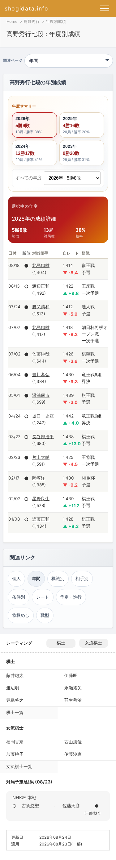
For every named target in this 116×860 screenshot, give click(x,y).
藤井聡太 (15, 675)
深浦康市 (40, 395)
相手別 (81, 578)
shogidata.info (27, 8)
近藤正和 (40, 519)
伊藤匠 (70, 675)
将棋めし (20, 615)
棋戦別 (57, 578)
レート (42, 597)
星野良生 (40, 498)
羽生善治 (73, 700)
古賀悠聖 (30, 805)
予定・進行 (71, 597)
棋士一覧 (15, 712)
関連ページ (13, 61)
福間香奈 (15, 741)
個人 (16, 578)
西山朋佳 (73, 741)
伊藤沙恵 (73, 754)
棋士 (61, 642)
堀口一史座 (43, 415)
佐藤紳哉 (40, 353)
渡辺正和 (40, 286)
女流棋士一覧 (19, 766)
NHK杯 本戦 (24, 797)
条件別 (18, 597)
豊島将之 (15, 700)
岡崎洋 (38, 478)
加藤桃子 (15, 754)
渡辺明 (12, 687)
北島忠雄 (40, 265)
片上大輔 (40, 457)
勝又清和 (40, 306)
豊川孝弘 (40, 374)
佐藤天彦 (71, 805)
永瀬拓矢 (73, 687)
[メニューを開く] (104, 8)
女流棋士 (93, 642)
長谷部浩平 (43, 436)
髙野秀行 (32, 21)
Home (11, 21)
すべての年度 (28, 177)
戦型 (45, 615)
